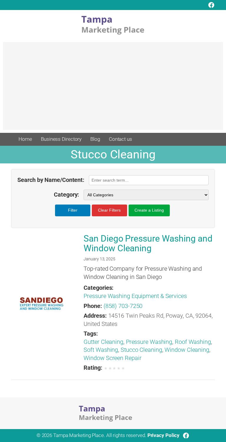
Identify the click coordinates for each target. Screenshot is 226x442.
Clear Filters (109, 210)
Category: (66, 194)
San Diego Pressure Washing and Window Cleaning (148, 243)
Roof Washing (193, 342)
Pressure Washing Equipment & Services (135, 296)
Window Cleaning (186, 349)
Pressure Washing (149, 342)
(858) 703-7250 (123, 306)
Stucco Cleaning (141, 349)
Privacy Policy (163, 435)
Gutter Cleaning (103, 342)
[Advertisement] (113, 89)
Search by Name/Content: (50, 180)
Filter (72, 210)
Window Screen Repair (112, 358)
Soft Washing (101, 349)
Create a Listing (149, 210)
